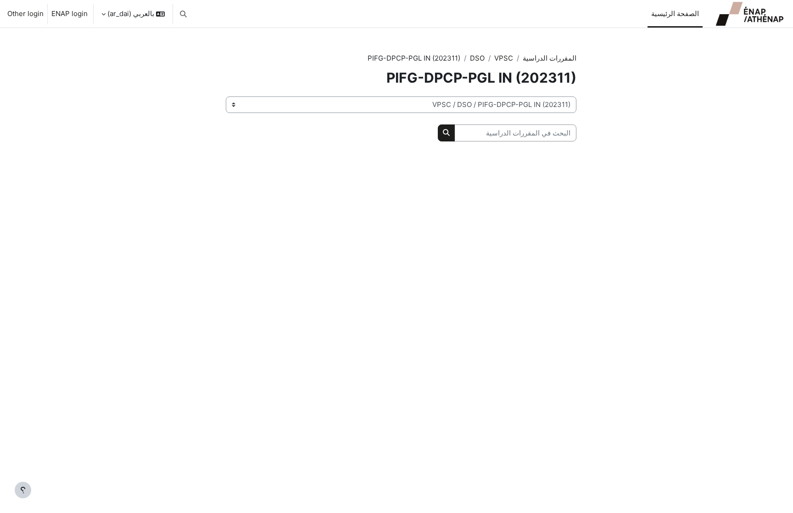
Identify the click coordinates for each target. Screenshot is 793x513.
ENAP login (69, 13)
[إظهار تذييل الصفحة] (23, 490)
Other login (25, 13)
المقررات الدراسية (549, 58)
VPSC (503, 58)
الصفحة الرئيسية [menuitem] (675, 13)
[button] (183, 14)
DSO (477, 58)
